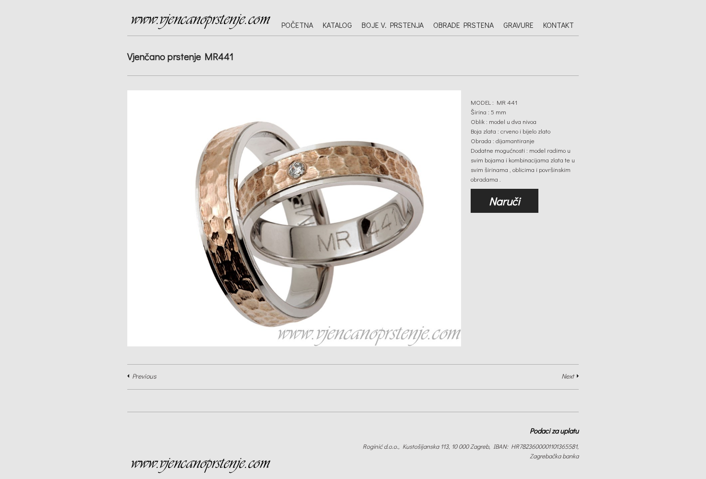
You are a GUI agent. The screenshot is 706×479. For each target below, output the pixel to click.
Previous (144, 376)
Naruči (504, 201)
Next (567, 376)
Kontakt (558, 25)
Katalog (337, 25)
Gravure (518, 25)
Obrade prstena (463, 25)
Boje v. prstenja (393, 25)
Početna (297, 25)
